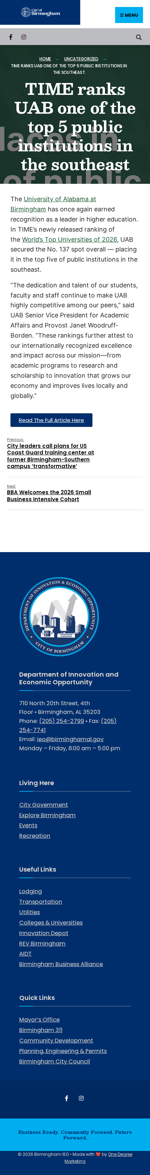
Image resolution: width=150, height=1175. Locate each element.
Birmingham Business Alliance (61, 964)
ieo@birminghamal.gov (70, 739)
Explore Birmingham (47, 815)
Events (28, 825)
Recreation (34, 836)
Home (45, 59)
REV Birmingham (42, 944)
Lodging (30, 891)
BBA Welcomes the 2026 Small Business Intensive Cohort (49, 493)
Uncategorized (81, 59)
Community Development (56, 1041)
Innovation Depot (43, 933)
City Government (43, 805)
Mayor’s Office (39, 1020)
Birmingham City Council (54, 1061)
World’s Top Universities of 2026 (69, 239)
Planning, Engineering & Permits (63, 1051)
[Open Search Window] (139, 36)
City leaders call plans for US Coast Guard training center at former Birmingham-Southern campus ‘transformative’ (50, 453)
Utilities (29, 912)
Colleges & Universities (51, 923)
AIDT (25, 954)
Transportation (40, 902)
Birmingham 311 (40, 1030)
